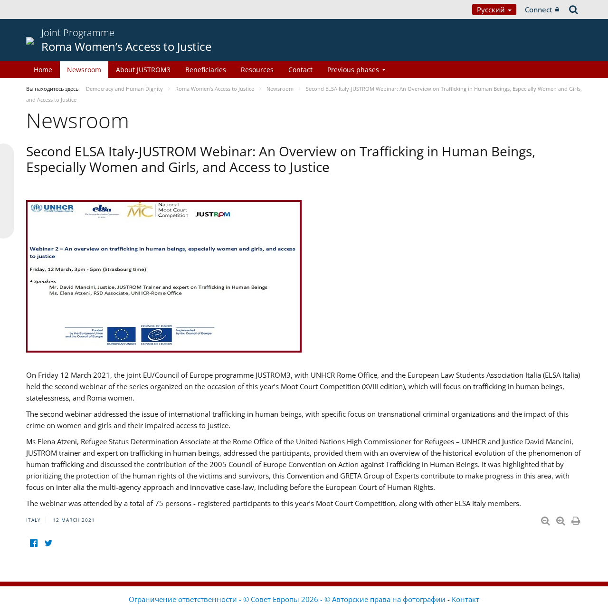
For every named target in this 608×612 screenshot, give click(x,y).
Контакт (465, 599)
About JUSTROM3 (143, 69)
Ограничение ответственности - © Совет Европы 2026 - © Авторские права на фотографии (288, 599)
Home (43, 69)
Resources (257, 69)
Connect (538, 9)
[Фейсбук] (33, 543)
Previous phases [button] (353, 69)
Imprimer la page (576, 519)
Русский (492, 9)
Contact (300, 69)
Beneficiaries (205, 69)
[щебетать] (48, 543)
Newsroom (84, 69)
